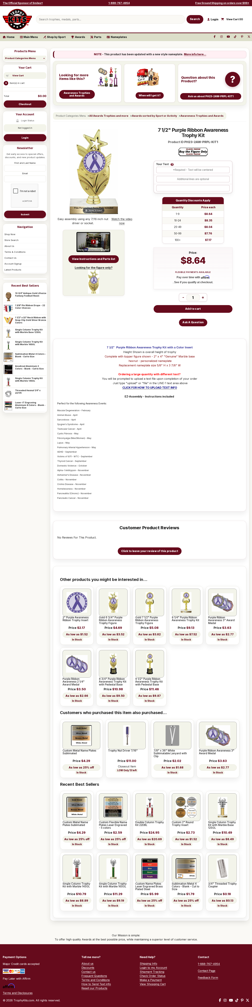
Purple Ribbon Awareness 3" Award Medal (221, 620)
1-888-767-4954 (119, 3)
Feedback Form (208, 977)
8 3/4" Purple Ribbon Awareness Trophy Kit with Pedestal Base (112, 682)
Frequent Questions (94, 976)
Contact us (88, 971)
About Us (9, 246)
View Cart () (234, 19)
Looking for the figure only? (93, 267)
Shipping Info (148, 963)
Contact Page (206, 970)
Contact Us (10, 257)
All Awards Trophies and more (108, 115)
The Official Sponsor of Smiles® (23, 3)
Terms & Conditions (15, 252)
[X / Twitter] (247, 1000)
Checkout (25, 104)
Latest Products (12, 269)
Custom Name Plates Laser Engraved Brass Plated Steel (149, 886)
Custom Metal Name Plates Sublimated (79, 752)
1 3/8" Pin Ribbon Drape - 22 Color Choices (30, 306)
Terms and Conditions (95, 980)
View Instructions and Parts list (93, 259)
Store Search (11, 240)
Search (195, 19)
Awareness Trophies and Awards (202, 115)
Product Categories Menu (20, 58)
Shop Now (9, 234)
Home (11, 37)
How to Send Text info (96, 984)
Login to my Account (153, 967)
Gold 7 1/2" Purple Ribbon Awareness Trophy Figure (146, 620)
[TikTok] (236, 1000)
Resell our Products (94, 988)
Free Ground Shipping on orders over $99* (222, 3)
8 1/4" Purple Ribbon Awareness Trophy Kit (185, 619)
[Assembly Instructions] (93, 242)
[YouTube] (231, 1000)
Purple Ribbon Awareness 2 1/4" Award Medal (74, 682)
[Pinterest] (242, 1000)
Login (25, 137)
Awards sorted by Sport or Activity (154, 115)
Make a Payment (151, 980)
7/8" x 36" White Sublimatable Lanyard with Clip (170, 753)
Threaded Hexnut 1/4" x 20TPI (27, 391)
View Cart (18, 75)
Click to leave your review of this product (149, 551)
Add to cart (193, 308)
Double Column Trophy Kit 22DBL (149, 824)
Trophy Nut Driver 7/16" (123, 750)
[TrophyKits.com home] (17, 19)
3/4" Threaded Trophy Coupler (222, 885)
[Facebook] (220, 1000)
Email (25, 173)
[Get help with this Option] (172, 164)
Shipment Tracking (152, 971)
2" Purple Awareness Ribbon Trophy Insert (76, 619)
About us (87, 963)
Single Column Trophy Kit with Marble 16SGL (29, 343)
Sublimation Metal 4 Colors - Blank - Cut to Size (30, 355)
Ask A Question (193, 322)
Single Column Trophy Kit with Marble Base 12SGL (29, 330)
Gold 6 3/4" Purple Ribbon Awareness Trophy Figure (110, 620)
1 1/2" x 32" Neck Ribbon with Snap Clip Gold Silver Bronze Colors (30, 320)
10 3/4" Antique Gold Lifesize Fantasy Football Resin (30, 294)
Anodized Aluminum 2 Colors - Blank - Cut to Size (29, 367)
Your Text (162, 164)
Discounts (87, 967)
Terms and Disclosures (18, 993)
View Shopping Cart (153, 984)
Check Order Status (152, 976)
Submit (25, 214)
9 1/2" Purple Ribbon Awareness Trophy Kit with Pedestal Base (149, 682)
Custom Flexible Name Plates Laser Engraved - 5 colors (113, 825)
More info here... (195, 54)
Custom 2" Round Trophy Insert (183, 824)
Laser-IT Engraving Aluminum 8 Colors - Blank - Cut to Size (30, 405)
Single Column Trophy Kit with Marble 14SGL (29, 379)
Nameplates (119, 37)
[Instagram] (225, 1000)
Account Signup (13, 263)
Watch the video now (121, 221)
